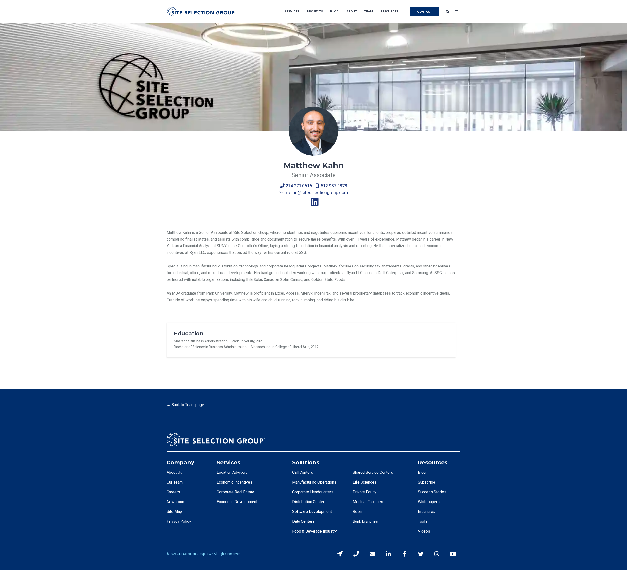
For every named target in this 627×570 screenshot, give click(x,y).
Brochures (426, 511)
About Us (174, 472)
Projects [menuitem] (315, 11)
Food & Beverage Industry (314, 531)
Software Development (312, 511)
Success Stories (432, 492)
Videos (424, 531)
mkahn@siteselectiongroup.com (315, 192)
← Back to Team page (185, 404)
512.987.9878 (333, 185)
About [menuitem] (351, 11)
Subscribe (426, 482)
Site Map (174, 511)
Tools (422, 521)
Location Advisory (232, 472)
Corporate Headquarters (312, 492)
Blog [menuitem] (334, 11)
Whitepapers (429, 501)
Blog (422, 472)
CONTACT (424, 11)
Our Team (175, 482)
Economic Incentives (234, 482)
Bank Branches (365, 521)
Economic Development (237, 501)
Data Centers (303, 521)
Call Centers (302, 472)
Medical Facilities (368, 501)
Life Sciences (364, 482)
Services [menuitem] (292, 11)
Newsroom (176, 501)
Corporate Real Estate (235, 492)
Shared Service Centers (373, 472)
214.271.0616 (298, 185)
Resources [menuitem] (389, 11)
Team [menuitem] (368, 11)
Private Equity (364, 492)
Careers (173, 492)
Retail (357, 511)
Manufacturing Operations (314, 482)
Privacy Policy (179, 521)
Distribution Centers (309, 501)
